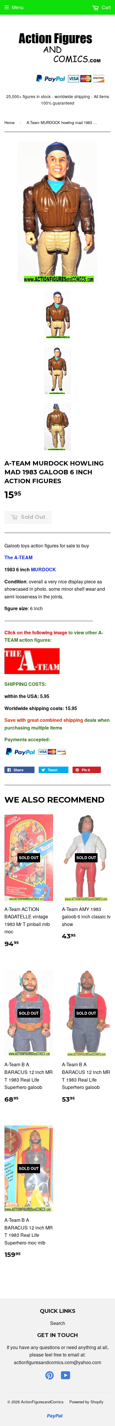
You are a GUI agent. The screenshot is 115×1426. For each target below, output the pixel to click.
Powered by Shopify (86, 1401)
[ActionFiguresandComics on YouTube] (65, 1377)
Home (9, 122)
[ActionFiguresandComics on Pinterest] (49, 1377)
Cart (106, 7)
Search (57, 1323)
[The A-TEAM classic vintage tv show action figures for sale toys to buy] (32, 672)
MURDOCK (44, 569)
